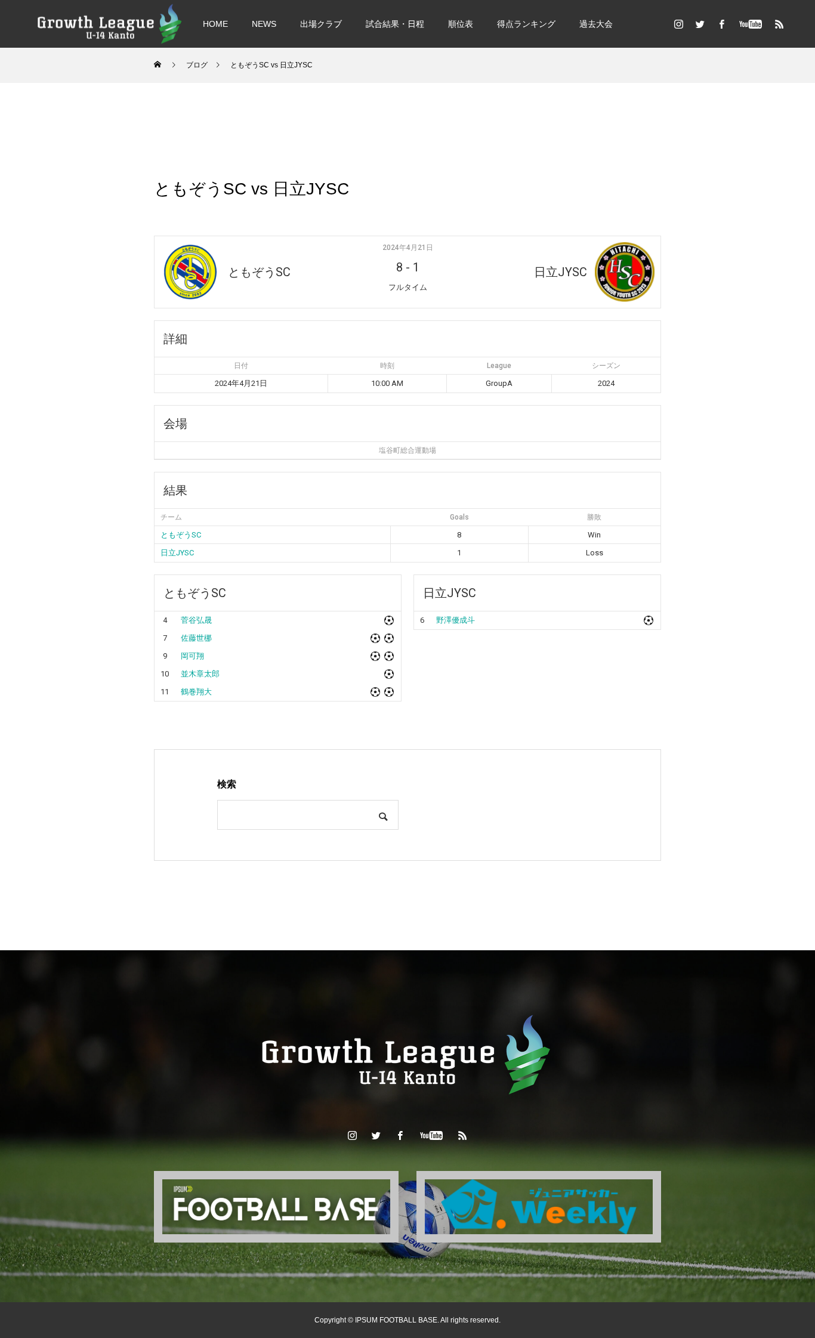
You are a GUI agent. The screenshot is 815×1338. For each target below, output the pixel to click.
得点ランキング (526, 24)
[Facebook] (721, 24)
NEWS (264, 24)
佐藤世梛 (196, 638)
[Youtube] (750, 24)
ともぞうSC (180, 534)
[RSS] (779, 24)
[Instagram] (678, 24)
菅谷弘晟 (196, 620)
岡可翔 (192, 655)
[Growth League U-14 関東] (110, 23)
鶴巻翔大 (196, 691)
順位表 (460, 24)
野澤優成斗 (455, 620)
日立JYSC (177, 552)
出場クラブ (321, 24)
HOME (215, 24)
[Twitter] (700, 24)
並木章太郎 (200, 673)
